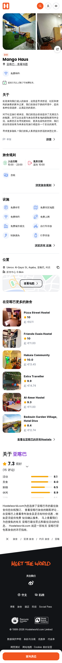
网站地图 (27, 647)
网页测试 (15, 647)
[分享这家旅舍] (57, 49)
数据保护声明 (14, 639)
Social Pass (45, 606)
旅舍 (6, 54)
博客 (12, 606)
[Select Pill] (40, 6)
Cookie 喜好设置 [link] (43, 647)
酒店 (27, 606)
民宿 (34, 606)
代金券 (51, 639)
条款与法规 (30, 639)
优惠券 (41, 639)
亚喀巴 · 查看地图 (17, 64)
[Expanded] (7, 539)
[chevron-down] (27, 466)
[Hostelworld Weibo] (31, 582)
